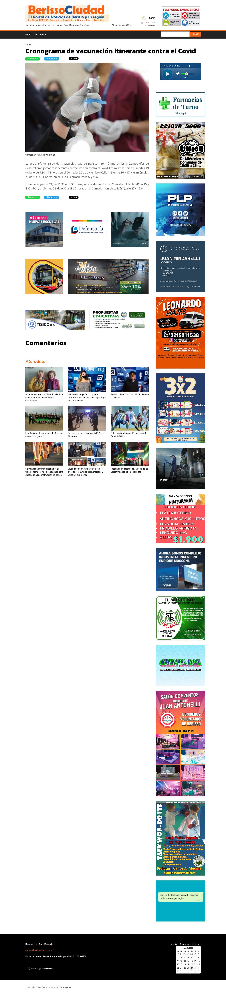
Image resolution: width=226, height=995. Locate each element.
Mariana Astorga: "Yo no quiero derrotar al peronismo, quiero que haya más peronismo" (87, 397)
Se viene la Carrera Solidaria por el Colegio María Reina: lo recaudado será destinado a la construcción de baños (44, 472)
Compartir (33, 58)
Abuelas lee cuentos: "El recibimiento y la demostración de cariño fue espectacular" (44, 397)
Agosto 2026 (188, 948)
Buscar (195, 34)
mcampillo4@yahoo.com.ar (38, 950)
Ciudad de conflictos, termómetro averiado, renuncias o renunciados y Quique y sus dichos (85, 472)
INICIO (28, 34)
